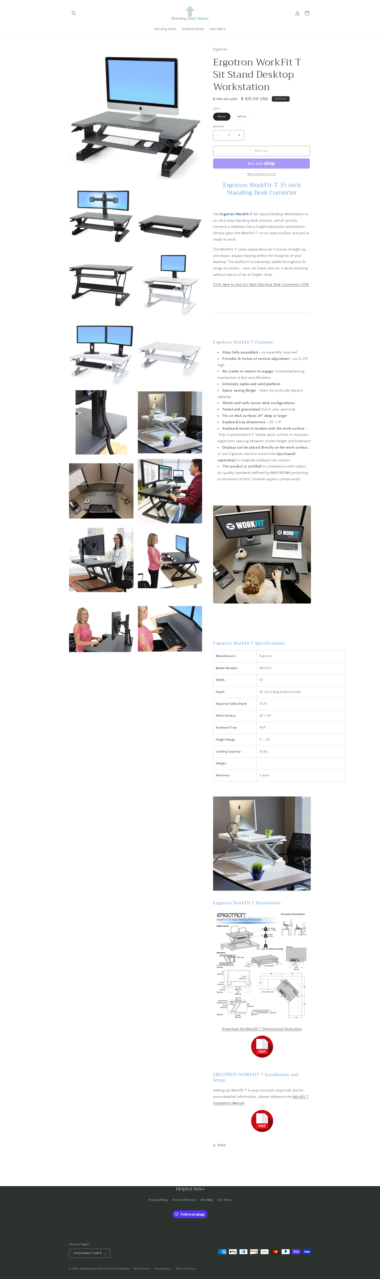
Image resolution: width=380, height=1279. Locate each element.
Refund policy (142, 1268)
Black (224, 118)
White (244, 118)
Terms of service (185, 1268)
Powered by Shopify (117, 1269)
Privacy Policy (158, 1200)
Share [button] (221, 1145)
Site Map (207, 1200)
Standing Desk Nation (92, 1269)
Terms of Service (184, 1200)
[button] (74, 13)
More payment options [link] (261, 174)
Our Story (224, 1200)
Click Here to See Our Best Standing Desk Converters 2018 (261, 285)
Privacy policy (162, 1268)
